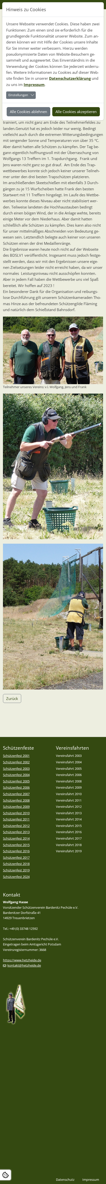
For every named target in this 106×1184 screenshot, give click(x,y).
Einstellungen (18, 95)
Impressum (34, 84)
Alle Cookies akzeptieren (76, 111)
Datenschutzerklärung (70, 78)
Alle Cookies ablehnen (28, 111)
